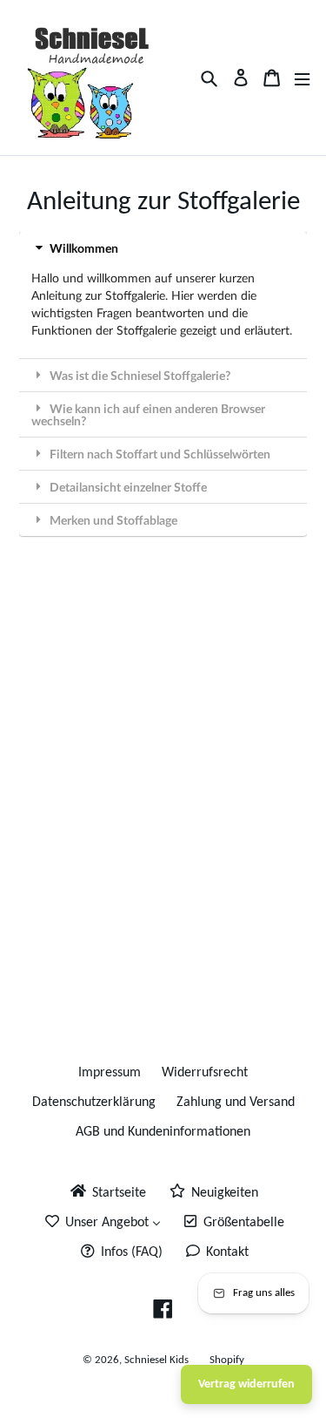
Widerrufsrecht (205, 1073)
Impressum (109, 1073)
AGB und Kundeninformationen (163, 1132)
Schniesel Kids (156, 1360)
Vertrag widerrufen (246, 1384)
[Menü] (302, 78)
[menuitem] (107, 1192)
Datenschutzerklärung (94, 1102)
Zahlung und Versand (235, 1102)
